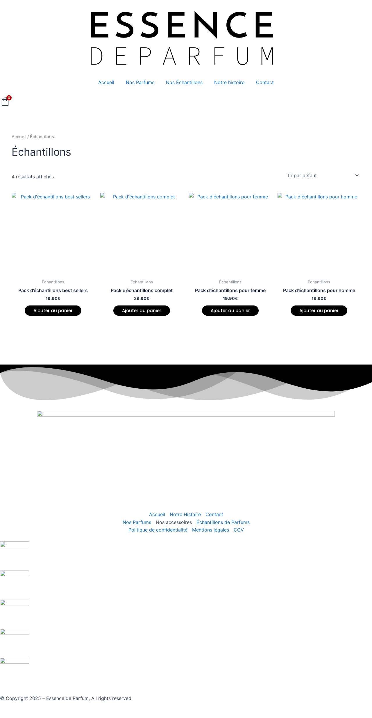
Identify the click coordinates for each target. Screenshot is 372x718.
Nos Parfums (140, 82)
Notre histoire (229, 82)
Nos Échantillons (184, 82)
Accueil (106, 82)
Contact (265, 82)
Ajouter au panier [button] (53, 311)
